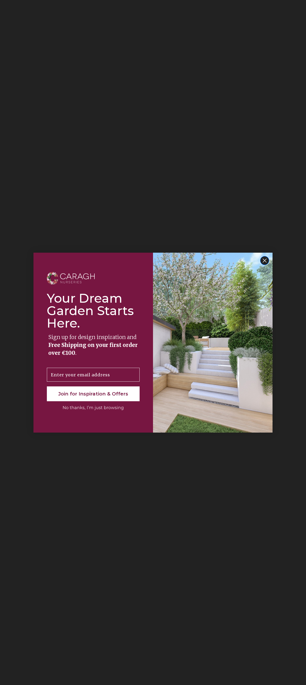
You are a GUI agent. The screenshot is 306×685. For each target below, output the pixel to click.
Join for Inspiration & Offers (93, 394)
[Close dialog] (264, 260)
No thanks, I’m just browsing (93, 407)
